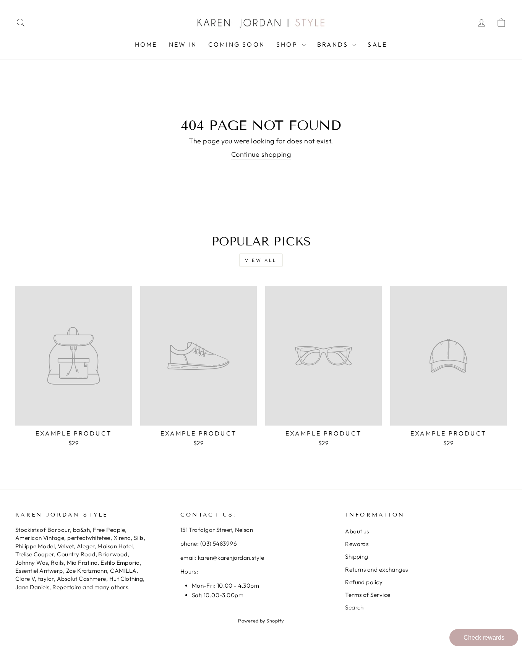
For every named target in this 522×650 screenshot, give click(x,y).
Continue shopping (261, 154)
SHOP (288, 44)
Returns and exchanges (376, 569)
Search (354, 607)
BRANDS (333, 44)
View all (261, 260)
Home (146, 44)
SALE (377, 44)
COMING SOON (236, 44)
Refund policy (364, 582)
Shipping (356, 556)
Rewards (356, 544)
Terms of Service (367, 594)
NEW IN (183, 44)
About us (357, 531)
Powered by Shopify (261, 621)
